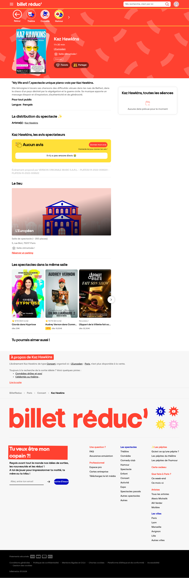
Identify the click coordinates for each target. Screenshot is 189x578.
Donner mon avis (98, 144)
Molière (155, 507)
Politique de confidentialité (46, 562)
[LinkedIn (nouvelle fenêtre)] (174, 424)
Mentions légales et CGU (73, 562)
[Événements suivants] (111, 299)
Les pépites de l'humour (164, 460)
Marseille (156, 527)
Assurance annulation (101, 456)
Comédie (125, 456)
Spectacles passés (130, 491)
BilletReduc (15, 393)
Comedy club (127, 460)
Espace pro (95, 467)
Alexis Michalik (159, 498)
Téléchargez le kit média (102, 476)
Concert (51, 364)
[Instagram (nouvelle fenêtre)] (161, 424)
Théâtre (124, 451)
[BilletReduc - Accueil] (29, 4)
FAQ (91, 451)
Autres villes (158, 540)
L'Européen (60, 49)
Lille (153, 536)
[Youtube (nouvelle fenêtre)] (174, 411)
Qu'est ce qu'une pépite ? (165, 451)
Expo (123, 487)
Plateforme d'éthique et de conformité (126, 562)
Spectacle (125, 469)
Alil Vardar (156, 503)
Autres (123, 500)
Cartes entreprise (98, 471)
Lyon (154, 522)
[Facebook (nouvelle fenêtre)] (161, 411)
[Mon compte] (176, 4)
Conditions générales (19, 562)
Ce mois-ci (157, 483)
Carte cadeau (158, 467)
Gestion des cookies (22, 565)
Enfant (124, 473)
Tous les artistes (160, 494)
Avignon (156, 531)
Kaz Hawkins (31, 123)
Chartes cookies (96, 562)
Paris (87, 364)
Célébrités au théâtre (26, 377)
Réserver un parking (22, 253)
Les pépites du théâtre (163, 456)
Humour (124, 465)
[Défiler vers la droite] (69, 17)
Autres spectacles (130, 496)
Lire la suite (15, 382)
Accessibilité (153, 562)
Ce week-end (158, 478)
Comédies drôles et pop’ (28, 373)
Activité (124, 482)
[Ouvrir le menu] (12, 4)
